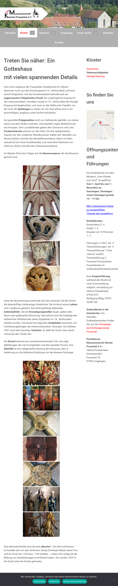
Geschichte (92, 68)
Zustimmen (39, 581)
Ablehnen (54, 581)
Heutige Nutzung (96, 76)
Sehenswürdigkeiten (97, 72)
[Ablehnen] (114, 579)
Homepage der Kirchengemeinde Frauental (99, 328)
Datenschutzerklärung (75, 581)
